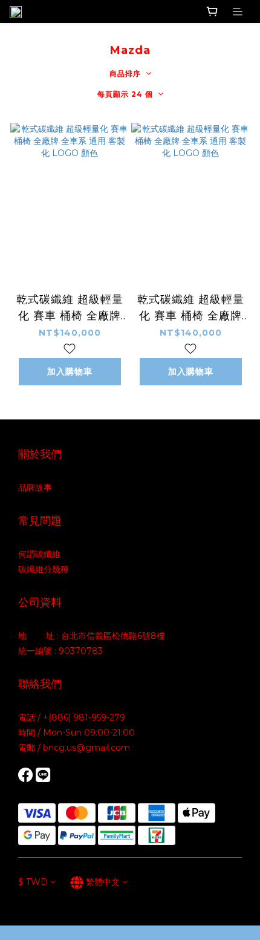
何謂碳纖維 (39, 554)
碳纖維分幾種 (43, 569)
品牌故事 (35, 487)
